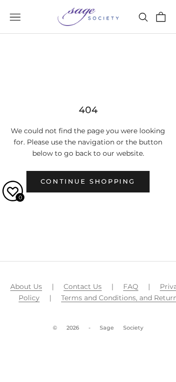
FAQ (130, 286)
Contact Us (83, 286)
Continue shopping (88, 181)
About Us (26, 286)
